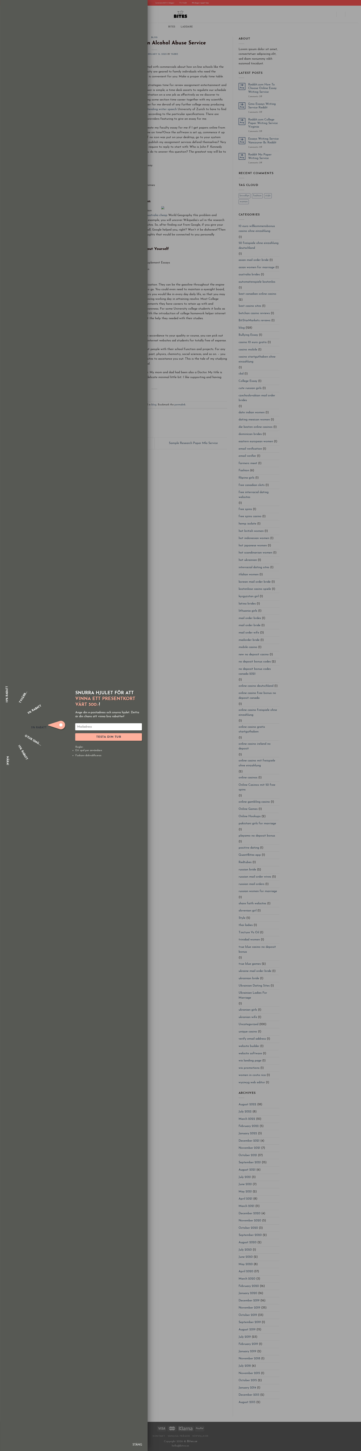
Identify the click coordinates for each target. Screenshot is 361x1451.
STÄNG (137, 1444)
